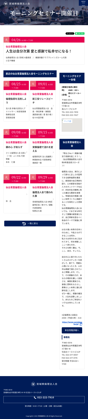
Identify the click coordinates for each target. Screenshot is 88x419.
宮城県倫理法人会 (16, 3)
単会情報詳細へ (72, 330)
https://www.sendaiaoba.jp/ (72, 323)
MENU (83, 1)
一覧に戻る (33, 223)
